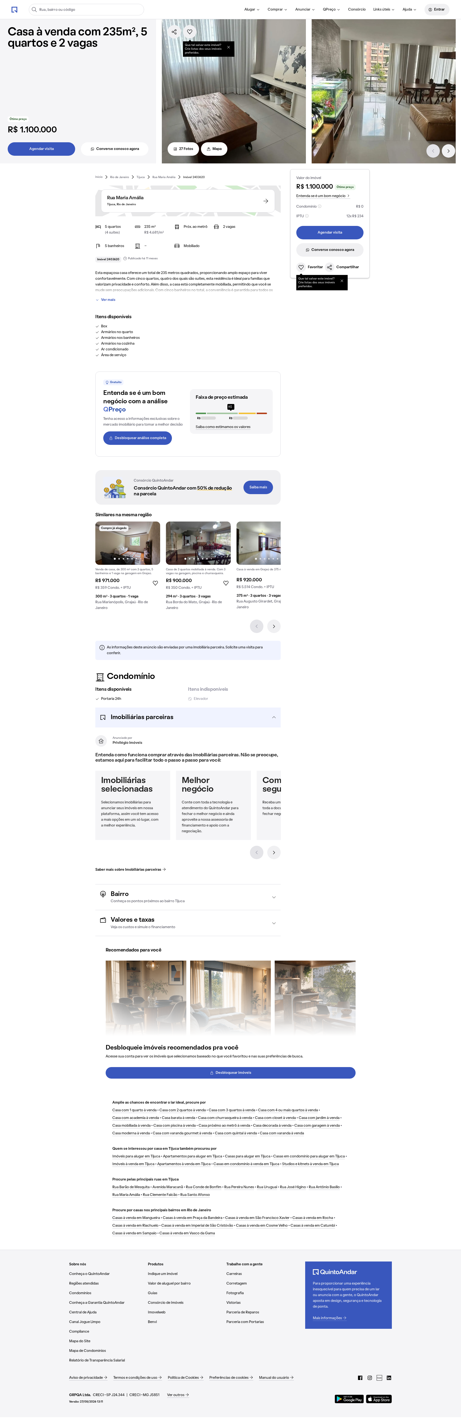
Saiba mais (258, 487)
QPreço (329, 9)
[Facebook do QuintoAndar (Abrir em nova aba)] (360, 1378)
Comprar (275, 9)
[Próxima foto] (151, 543)
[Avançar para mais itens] (274, 852)
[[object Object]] (228, 47)
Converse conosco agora (117, 149)
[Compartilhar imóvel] (174, 31)
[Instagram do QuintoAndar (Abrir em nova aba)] (370, 1378)
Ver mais (108, 300)
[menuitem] (252, 9)
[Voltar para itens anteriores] (256, 852)
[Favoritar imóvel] (189, 31)
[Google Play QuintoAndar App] (349, 1399)
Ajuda (407, 9)
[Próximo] (448, 151)
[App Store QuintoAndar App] (379, 1399)
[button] (188, 717)
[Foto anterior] (104, 543)
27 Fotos (186, 149)
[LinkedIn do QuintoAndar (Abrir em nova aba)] (389, 1378)
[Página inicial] (14, 9)
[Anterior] (433, 151)
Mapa (217, 149)
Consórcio (357, 9)
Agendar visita (41, 149)
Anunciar (302, 9)
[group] (127, 568)
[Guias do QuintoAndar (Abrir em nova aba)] (379, 1378)
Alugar (249, 9)
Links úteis (381, 9)
